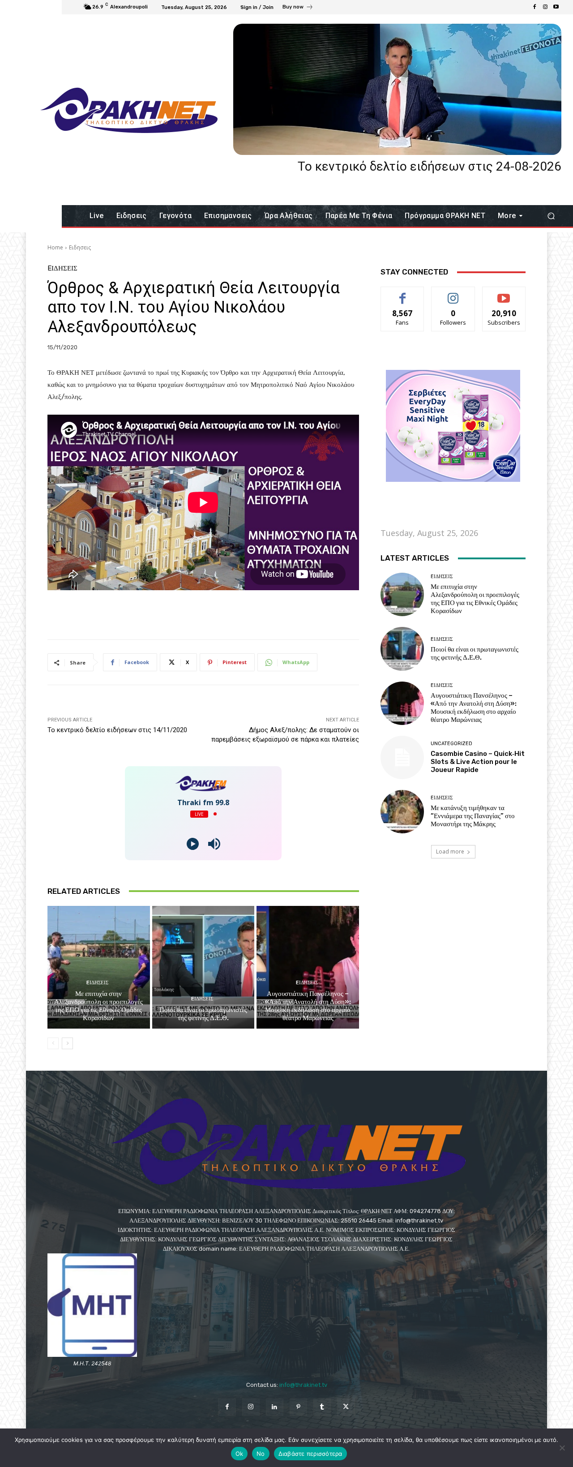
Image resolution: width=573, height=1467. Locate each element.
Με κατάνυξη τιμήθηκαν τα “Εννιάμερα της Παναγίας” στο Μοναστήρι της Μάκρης (473, 816)
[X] (346, 1407)
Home (55, 247)
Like (403, 293)
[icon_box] (297, 8)
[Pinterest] (298, 1407)
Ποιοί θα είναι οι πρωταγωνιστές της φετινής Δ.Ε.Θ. (203, 1014)
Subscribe (504, 293)
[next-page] (67, 1043)
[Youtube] (556, 7)
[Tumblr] (322, 1407)
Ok (239, 1453)
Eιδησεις (80, 247)
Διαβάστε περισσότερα (310, 1453)
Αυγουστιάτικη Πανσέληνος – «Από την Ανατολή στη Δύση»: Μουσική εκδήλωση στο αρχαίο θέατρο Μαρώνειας (308, 1006)
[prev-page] (53, 1043)
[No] (561, 1447)
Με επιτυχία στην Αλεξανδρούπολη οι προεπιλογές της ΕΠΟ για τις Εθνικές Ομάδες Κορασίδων (98, 1006)
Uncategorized (451, 743)
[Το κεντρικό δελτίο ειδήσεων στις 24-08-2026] (397, 89)
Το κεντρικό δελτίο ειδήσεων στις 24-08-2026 (429, 166)
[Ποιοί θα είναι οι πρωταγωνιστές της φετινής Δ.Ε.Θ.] (203, 967)
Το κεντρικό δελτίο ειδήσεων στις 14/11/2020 (117, 730)
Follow (453, 293)
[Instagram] (545, 7)
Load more (450, 851)
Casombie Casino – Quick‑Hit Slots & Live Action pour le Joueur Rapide (478, 762)
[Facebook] (534, 7)
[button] (550, 216)
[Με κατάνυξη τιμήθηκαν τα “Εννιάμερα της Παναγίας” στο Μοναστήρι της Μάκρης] (402, 811)
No (261, 1453)
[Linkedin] (274, 1407)
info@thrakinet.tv (303, 1384)
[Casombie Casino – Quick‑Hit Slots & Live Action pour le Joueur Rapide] (402, 757)
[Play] (192, 843)
